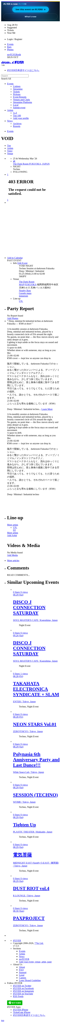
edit (19, 54)
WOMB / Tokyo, (24, 802)
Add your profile (21, 118)
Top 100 (17, 115)
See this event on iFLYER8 (31, 9)
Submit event (19, 107)
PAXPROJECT (29, 918)
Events (10, 44)
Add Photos (12, 318)
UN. (21, 301)
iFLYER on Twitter (22, 985)
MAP (21, 284)
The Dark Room (26, 281)
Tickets (16, 91)
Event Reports (19, 97)
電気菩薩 (22, 854)
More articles (13, 560)
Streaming (18, 89)
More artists (12, 525)
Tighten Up (24, 824)
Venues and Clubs (21, 99)
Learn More (47, 409)
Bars (9, 47)
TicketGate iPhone (21, 1012)
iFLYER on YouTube (23, 993)
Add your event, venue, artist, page (35, 962)
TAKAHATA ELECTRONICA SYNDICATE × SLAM (36, 689)
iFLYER (17, 940)
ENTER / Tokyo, (24, 701)
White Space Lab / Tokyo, (28, 772)
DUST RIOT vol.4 (31, 888)
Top (9, 145)
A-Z (15, 113)
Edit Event (22, 263)
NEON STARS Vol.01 (34, 724)
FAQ (21, 970)
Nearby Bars (25, 290)
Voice (9, 151)
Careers (22, 977)
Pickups (16, 94)
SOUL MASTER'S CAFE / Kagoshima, (35, 620)
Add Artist (12, 535)
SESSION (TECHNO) (35, 794)
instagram (23, 296)
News (10, 121)
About (22, 967)
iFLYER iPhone (20, 1009)
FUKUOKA (30, 284)
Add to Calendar (15, 258)
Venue (10, 153)
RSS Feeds (18, 996)
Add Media (12, 555)
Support (22, 972)
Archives (17, 123)
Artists (10, 110)
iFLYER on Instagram (23, 991)
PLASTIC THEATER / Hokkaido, (32, 832)
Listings (16, 86)
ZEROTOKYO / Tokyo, (28, 731)
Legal (21, 975)
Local (15, 105)
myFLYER (12, 54)
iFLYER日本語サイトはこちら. (23, 70)
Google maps (25, 293)
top (2, 1020)
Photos (10, 49)
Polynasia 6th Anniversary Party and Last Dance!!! (36, 759)
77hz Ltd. (39, 943)
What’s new (30, 16)
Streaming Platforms (22, 102)
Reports (16, 126)
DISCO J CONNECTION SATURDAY (29, 607)
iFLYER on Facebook (23, 988)
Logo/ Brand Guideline (30, 980)
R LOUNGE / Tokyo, (26, 895)
